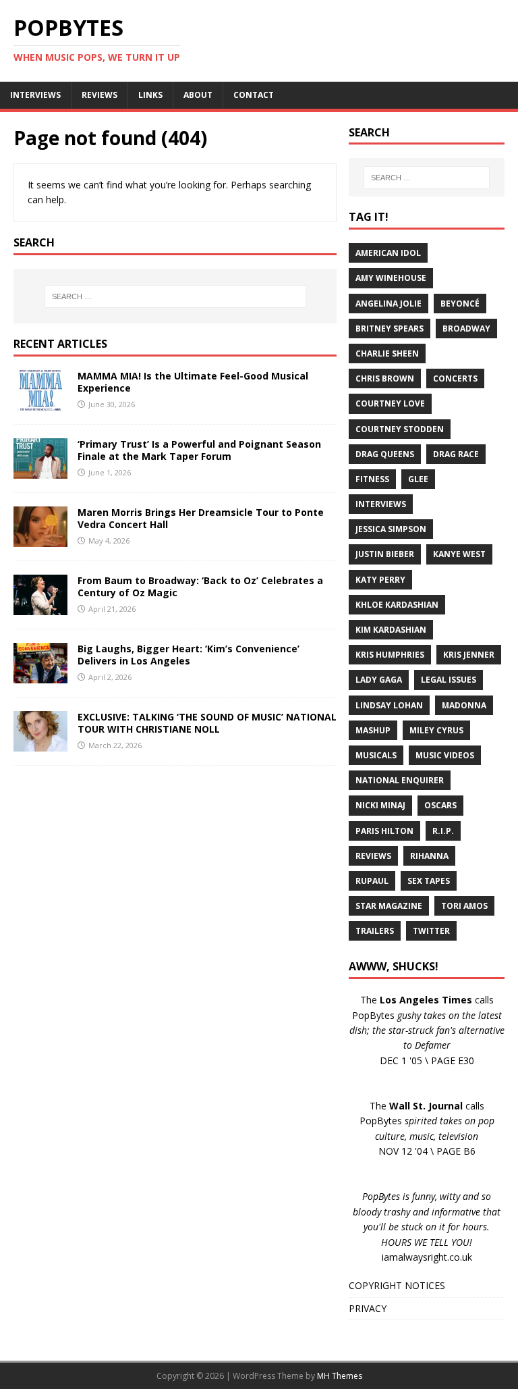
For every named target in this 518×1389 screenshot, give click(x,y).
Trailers (374, 931)
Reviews (373, 856)
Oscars (440, 805)
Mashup (373, 730)
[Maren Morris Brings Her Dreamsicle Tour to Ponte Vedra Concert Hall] (40, 539)
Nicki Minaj (380, 805)
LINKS (150, 95)
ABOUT (197, 95)
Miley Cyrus (436, 730)
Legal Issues (448, 679)
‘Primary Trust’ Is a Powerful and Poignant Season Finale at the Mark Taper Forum (199, 450)
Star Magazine (388, 906)
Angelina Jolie (388, 303)
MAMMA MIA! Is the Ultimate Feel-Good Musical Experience (193, 381)
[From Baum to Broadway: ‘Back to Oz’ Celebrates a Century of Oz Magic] (40, 607)
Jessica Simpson (390, 529)
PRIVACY (367, 1308)
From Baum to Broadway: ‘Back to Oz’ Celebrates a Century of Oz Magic (200, 586)
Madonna (464, 705)
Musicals (376, 755)
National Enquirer (399, 780)
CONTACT (253, 95)
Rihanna (429, 856)
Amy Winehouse (390, 278)
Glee (418, 479)
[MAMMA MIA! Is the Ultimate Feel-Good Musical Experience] (40, 402)
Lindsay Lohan (389, 705)
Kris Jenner (468, 654)
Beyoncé (460, 303)
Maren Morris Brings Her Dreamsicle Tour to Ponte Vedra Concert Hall (201, 518)
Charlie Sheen (387, 353)
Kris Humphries (389, 654)
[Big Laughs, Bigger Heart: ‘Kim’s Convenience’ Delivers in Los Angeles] (40, 675)
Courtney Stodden (399, 429)
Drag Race (456, 454)
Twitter (431, 931)
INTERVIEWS (35, 95)
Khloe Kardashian (396, 604)
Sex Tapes (428, 881)
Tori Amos (464, 906)
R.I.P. (443, 831)
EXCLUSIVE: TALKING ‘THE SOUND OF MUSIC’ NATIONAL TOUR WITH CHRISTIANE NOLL (207, 722)
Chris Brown (384, 378)
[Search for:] (175, 296)
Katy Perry (380, 579)
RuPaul (371, 881)
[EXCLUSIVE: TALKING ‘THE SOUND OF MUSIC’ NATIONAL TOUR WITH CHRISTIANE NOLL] (40, 743)
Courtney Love (390, 403)
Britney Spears (389, 328)
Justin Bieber (384, 554)
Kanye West (459, 554)
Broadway (466, 328)
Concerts (455, 378)
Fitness (372, 479)
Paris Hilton (384, 831)
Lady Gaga (378, 679)
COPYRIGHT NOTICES (397, 1285)
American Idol (388, 253)
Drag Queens (384, 454)
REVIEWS (99, 95)
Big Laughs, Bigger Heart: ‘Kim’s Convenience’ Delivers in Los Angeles (188, 654)
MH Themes (339, 1376)
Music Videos (444, 755)
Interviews (380, 504)
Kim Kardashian (390, 629)
